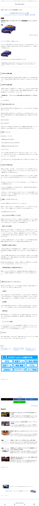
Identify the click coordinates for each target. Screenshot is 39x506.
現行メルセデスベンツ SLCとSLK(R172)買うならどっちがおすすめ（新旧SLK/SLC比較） (30, 349)
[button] (36, 278)
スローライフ (15, 14)
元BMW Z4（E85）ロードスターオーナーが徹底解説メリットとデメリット (6, 349)
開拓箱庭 (27, 14)
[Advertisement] (19, 387)
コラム (3, 18)
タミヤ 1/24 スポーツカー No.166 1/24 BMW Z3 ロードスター (13, 59)
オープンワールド (7, 14)
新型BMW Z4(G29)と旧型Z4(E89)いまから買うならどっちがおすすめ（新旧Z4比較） (18, 349)
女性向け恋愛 (32, 14)
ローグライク (21, 14)
